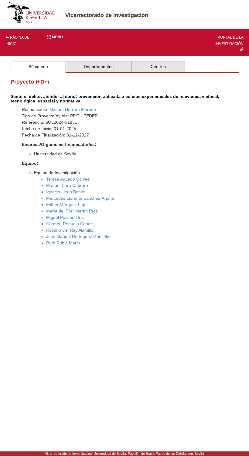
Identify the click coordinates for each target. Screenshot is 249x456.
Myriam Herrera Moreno (72, 109)
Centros (158, 66)
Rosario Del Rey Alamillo (69, 230)
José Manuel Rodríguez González (78, 236)
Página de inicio (17, 40)
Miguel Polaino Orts (65, 217)
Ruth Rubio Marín (63, 242)
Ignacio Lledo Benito (65, 191)
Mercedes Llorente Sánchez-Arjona (80, 198)
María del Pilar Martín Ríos (72, 211)
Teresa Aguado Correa (68, 179)
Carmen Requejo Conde (69, 223)
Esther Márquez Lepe (67, 204)
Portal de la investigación (229, 40)
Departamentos (99, 66)
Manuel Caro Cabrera (67, 185)
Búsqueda (38, 66)
